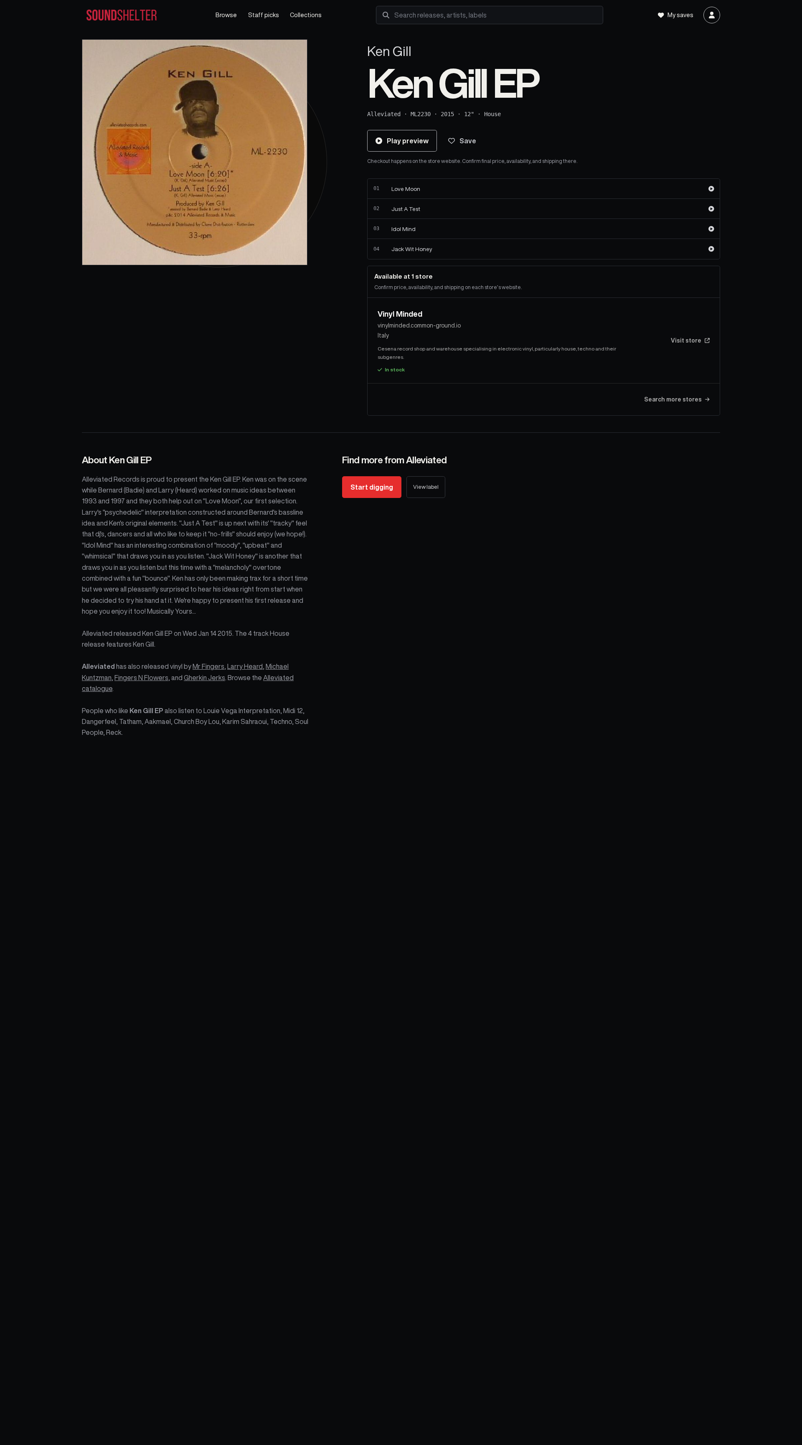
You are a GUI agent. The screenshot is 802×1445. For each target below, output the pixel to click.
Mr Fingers (208, 666)
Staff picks (263, 15)
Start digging (371, 487)
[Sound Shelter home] (140, 15)
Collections (306, 15)
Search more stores (673, 399)
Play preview (408, 140)
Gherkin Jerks (204, 677)
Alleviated (384, 114)
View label (426, 487)
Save (467, 140)
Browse (226, 15)
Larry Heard (245, 666)
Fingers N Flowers (141, 677)
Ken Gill (389, 51)
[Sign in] (711, 15)
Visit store (686, 340)
